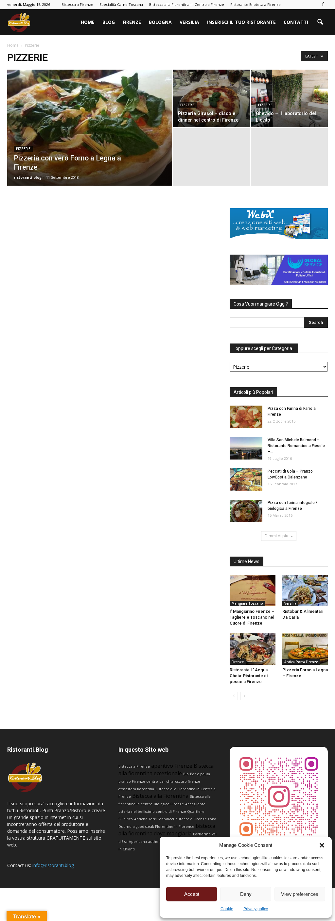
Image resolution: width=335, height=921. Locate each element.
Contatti (296, 22)
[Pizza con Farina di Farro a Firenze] (246, 417)
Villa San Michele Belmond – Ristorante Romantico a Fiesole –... (296, 446)
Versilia (189, 22)
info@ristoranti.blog (53, 865)
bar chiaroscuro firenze (179, 781)
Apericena (138, 841)
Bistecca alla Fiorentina (160, 795)
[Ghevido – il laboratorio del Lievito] (289, 98)
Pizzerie (23, 149)
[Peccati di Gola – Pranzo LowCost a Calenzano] (246, 479)
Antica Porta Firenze (301, 662)
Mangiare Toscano (247, 603)
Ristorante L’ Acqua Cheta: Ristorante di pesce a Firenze (249, 675)
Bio (186, 774)
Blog (108, 22)
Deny (246, 894)
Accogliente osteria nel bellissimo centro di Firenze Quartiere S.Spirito (161, 811)
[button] (322, 845)
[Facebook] (323, 4)
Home (88, 22)
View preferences (299, 894)
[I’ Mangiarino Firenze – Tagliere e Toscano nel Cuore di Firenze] (252, 590)
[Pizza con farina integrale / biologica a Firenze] (246, 511)
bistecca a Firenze (134, 766)
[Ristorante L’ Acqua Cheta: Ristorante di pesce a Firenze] (252, 649)
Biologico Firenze (169, 804)
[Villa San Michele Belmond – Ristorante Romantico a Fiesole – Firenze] (246, 448)
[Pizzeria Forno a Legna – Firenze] (305, 649)
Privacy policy (255, 909)
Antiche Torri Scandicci (154, 819)
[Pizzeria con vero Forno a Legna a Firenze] (89, 141)
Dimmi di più (276, 536)
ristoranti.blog (28, 177)
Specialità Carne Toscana (121, 4)
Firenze (132, 22)
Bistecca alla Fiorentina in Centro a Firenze (186, 4)
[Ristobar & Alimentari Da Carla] (305, 590)
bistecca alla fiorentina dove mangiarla (166, 829)
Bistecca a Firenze (77, 4)
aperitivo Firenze (171, 765)
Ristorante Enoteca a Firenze (255, 4)
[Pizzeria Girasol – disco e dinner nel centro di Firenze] (211, 98)
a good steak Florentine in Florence (163, 826)
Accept (191, 894)
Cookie (226, 909)
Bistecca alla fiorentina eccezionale (166, 769)
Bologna (160, 22)
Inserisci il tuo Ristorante (241, 22)
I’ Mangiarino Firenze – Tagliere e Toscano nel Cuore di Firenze (252, 617)
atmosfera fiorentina (136, 789)
